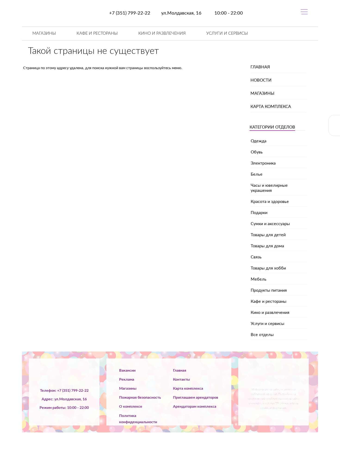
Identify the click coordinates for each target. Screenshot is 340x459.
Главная (260, 67)
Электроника (263, 163)
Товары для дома (267, 246)
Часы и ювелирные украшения (269, 188)
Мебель (258, 279)
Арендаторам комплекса (194, 406)
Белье (257, 174)
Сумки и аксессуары (270, 224)
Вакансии (127, 370)
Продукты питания (269, 290)
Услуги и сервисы (227, 33)
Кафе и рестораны (97, 33)
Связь (256, 257)
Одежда (258, 141)
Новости (261, 80)
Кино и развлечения (162, 33)
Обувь (257, 152)
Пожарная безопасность (140, 397)
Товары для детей (268, 235)
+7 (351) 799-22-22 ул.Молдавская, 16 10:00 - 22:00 (175, 13)
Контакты (181, 379)
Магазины (44, 33)
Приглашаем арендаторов (195, 397)
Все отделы (262, 335)
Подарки (259, 213)
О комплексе (130, 406)
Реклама (126, 379)
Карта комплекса (270, 107)
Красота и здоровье (270, 202)
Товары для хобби (268, 268)
